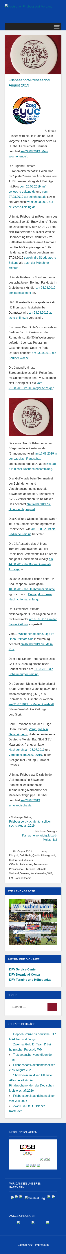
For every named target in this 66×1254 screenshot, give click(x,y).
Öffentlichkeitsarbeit (20, 864)
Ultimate (41, 868)
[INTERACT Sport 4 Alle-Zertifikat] (18, 1223)
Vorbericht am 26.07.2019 (25, 754)
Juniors (28, 859)
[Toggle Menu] (57, 26)
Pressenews (41, 864)
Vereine (24, 873)
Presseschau (16, 868)
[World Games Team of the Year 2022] (33, 1223)
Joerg (44, 851)
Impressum (42, 1244)
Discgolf (13, 855)
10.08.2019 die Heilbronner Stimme (32, 589)
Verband (14, 873)
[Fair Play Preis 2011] (48, 1223)
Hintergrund (48, 855)
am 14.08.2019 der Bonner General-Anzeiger (31, 564)
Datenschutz (25, 1244)
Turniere (30, 868)
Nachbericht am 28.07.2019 (27, 749)
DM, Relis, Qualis (30, 855)
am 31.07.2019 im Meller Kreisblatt (31, 704)
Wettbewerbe (38, 873)
